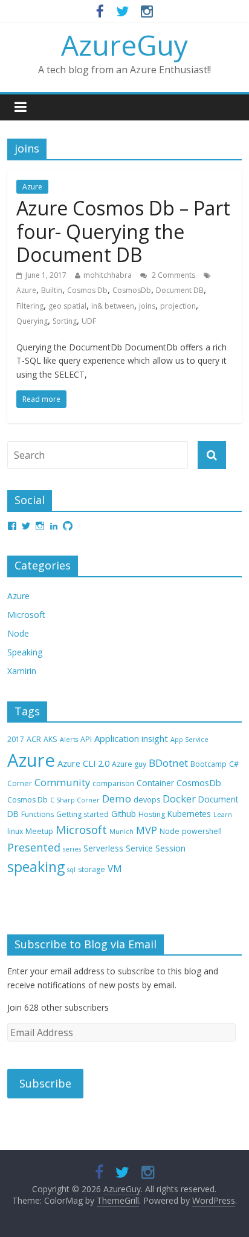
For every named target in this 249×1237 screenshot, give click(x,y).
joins (147, 306)
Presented (33, 847)
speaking (36, 867)
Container (155, 783)
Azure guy (129, 764)
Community (62, 782)
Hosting (151, 814)
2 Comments (172, 275)
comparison (113, 783)
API (86, 739)
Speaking (24, 652)
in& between (112, 306)
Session (170, 848)
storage (91, 869)
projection (178, 306)
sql (71, 869)
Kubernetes (189, 813)
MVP (146, 830)
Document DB (180, 290)
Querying (32, 321)
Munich (121, 831)
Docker (179, 799)
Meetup (39, 831)
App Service (189, 739)
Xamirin (21, 671)
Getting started (82, 814)
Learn (222, 814)
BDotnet (168, 763)
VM (115, 868)
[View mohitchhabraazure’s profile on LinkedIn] (54, 526)
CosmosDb (131, 290)
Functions (37, 814)
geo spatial (67, 306)
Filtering (30, 306)
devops (147, 800)
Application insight (131, 738)
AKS (50, 739)
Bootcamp (208, 764)
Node (18, 633)
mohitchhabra (107, 275)
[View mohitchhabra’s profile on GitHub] (68, 526)
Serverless (103, 848)
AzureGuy (124, 45)
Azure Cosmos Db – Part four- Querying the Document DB (123, 231)
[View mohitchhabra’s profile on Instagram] (40, 526)
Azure (32, 187)
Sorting (65, 321)
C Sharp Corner (75, 800)
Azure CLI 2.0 (83, 763)
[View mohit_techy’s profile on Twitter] (26, 526)
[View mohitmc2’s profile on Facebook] (12, 526)
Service (139, 848)
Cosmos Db (87, 290)
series (72, 849)
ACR (34, 739)
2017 (15, 739)
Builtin (51, 290)
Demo (116, 799)
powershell (202, 831)
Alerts (69, 739)
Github (123, 813)
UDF (89, 321)
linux (15, 831)
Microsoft (26, 614)
